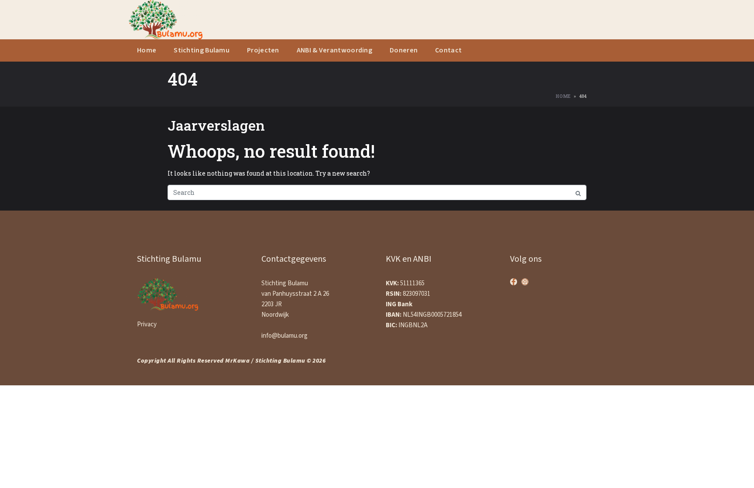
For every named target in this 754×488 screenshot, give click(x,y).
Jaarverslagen (216, 125)
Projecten (263, 50)
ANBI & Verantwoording (334, 50)
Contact (448, 50)
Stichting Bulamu (202, 50)
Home (146, 50)
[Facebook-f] (513, 281)
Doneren (404, 50)
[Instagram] (524, 281)
